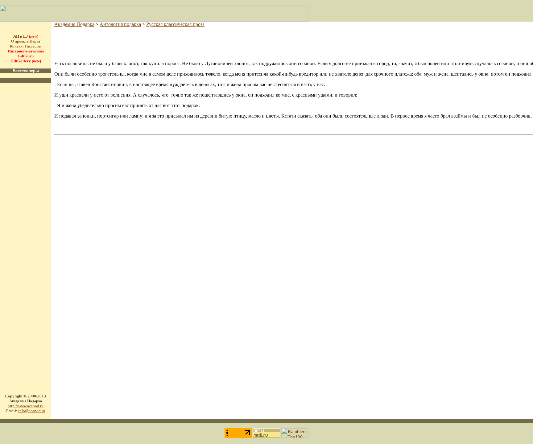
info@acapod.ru (31, 411)
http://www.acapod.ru (25, 406)
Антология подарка (120, 24)
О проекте (20, 41)
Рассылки (33, 46)
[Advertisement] (25, 180)
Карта (35, 41)
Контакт (17, 46)
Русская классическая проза (175, 24)
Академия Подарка (74, 24)
